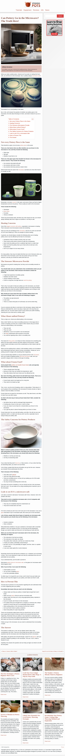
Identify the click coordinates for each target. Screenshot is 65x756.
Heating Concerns (15, 123)
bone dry (17, 463)
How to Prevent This (15, 135)
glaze (2, 512)
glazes (13, 595)
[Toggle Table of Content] (31, 119)
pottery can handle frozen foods (20, 365)
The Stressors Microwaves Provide (19, 125)
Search (60, 16)
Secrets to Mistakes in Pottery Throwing (10, 715)
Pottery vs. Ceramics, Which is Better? (9, 651)
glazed (14, 474)
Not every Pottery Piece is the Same (20, 121)
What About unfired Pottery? (18, 127)
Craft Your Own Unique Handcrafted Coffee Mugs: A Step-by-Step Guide (32, 674)
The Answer (13, 137)
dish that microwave (25, 356)
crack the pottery (27, 280)
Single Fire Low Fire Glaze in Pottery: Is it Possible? (52, 651)
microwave (21, 169)
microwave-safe (36, 75)
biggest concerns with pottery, (14, 226)
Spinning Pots (6, 747)
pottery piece (23, 145)
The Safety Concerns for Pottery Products (21, 131)
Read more (3, 694)
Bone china (6, 211)
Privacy (62, 747)
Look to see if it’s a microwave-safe (20, 133)
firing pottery (12, 341)
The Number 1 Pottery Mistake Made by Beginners (53, 673)
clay (7, 333)
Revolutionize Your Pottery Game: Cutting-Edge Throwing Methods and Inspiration (53, 718)
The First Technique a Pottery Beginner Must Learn (10, 674)
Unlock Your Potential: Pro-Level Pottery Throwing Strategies (31, 717)
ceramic (14, 202)
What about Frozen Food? (17, 129)
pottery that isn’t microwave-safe (15, 562)
